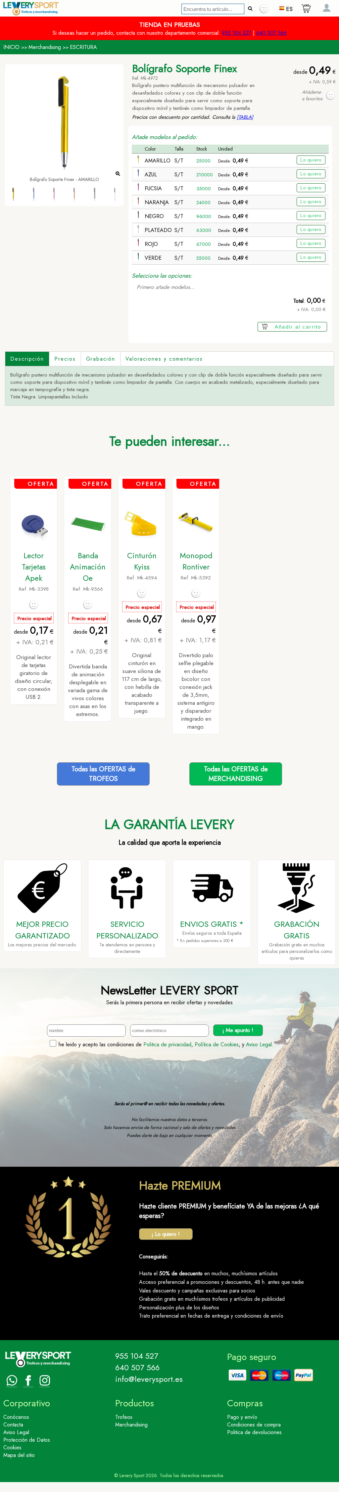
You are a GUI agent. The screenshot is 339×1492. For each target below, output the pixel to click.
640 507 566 (271, 33)
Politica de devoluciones (254, 1432)
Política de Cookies (217, 1044)
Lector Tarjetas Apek (34, 567)
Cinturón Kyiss (142, 561)
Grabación (100, 359)
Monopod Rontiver (196, 561)
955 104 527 (236, 33)
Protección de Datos (26, 1440)
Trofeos (123, 1417)
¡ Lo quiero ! (166, 1234)
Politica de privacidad (167, 1044)
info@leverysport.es (149, 1379)
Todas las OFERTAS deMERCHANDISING (236, 774)
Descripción (27, 359)
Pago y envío (242, 1417)
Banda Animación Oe (88, 567)
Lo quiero (311, 160)
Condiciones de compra (254, 1424)
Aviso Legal (259, 1044)
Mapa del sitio (19, 1455)
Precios (64, 359)
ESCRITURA (83, 47)
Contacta (13, 1424)
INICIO (11, 47)
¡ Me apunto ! (237, 1030)
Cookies (12, 1447)
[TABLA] (245, 117)
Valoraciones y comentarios (164, 359)
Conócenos (16, 1417)
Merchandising (44, 47)
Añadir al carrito (298, 327)
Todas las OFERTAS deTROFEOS (103, 774)
